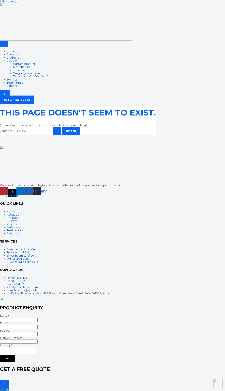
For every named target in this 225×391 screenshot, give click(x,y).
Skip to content (10, 1)
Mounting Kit (21, 67)
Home (11, 51)
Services (12, 79)
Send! (7, 358)
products (13, 57)
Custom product (24, 63)
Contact (12, 85)
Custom (12, 60)
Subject (6, 330)
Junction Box (22, 70)
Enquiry (6, 345)
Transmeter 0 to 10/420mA (30, 76)
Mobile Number (11, 338)
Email (4, 323)
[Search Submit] (57, 131)
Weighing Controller (26, 73)
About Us (13, 54)
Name (4, 316)
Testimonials (15, 82)
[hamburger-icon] (4, 44)
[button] (17, 100)
